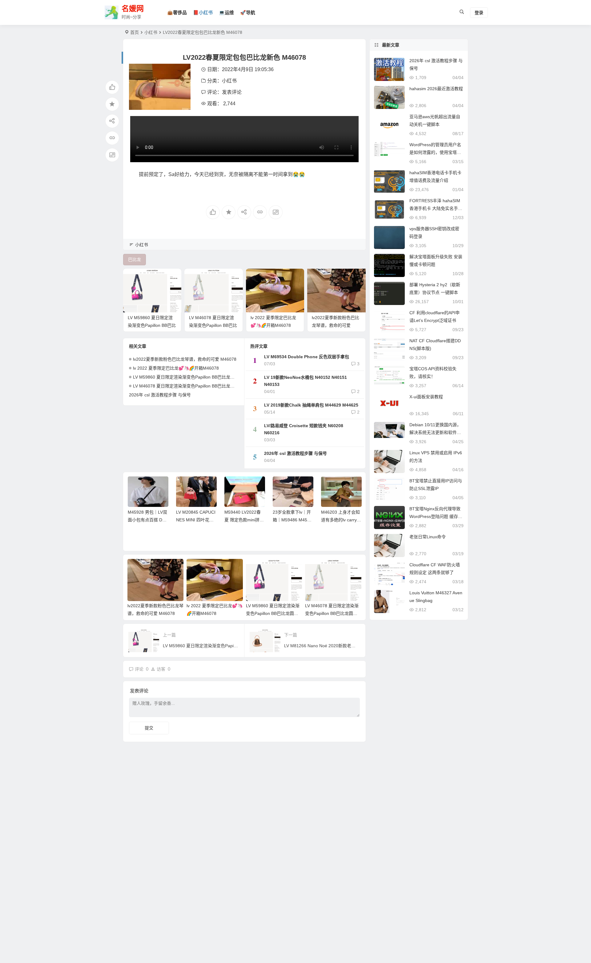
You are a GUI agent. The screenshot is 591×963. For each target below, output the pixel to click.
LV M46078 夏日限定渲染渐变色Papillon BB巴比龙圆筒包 (213, 325)
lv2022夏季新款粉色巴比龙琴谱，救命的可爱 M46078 (335, 325)
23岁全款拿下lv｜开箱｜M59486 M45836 (292, 520)
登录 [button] (479, 12)
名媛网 (133, 9)
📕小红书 (203, 12)
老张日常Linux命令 (427, 536)
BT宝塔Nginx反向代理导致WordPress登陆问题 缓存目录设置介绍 (435, 516)
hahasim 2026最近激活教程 (436, 88)
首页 (134, 32)
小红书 (150, 32)
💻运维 (226, 12)
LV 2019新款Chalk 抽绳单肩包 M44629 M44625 (311, 405)
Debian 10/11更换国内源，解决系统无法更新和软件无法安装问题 (435, 432)
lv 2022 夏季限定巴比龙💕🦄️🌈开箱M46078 (176, 368)
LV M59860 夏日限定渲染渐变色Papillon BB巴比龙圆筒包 (152, 325)
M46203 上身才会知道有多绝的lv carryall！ (340, 520)
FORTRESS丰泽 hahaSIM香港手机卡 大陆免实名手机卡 (435, 208)
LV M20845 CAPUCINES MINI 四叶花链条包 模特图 (195, 520)
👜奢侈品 (177, 12)
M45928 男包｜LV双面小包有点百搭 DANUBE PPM (148, 520)
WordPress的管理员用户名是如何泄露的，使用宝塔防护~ (435, 152)
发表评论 (232, 92)
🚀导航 (247, 12)
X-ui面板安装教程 (426, 396)
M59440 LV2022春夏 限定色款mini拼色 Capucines (244, 520)
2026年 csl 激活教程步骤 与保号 (160, 394)
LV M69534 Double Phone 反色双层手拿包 (306, 356)
